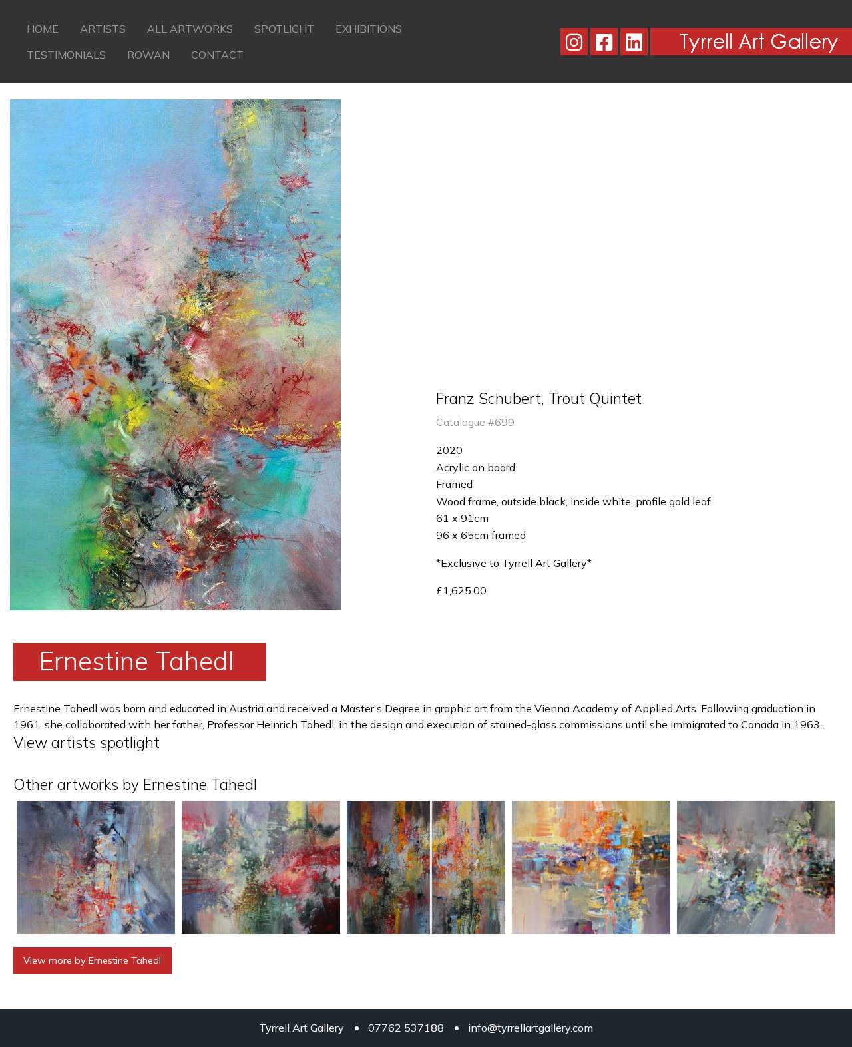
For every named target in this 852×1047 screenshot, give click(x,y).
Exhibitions (368, 28)
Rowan (148, 54)
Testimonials (66, 54)
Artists (103, 28)
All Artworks (190, 28)
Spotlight (284, 28)
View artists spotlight (86, 742)
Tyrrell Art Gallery (301, 1027)
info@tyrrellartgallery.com (530, 1027)
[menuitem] (42, 28)
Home (43, 28)
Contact (217, 54)
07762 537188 (406, 1027)
